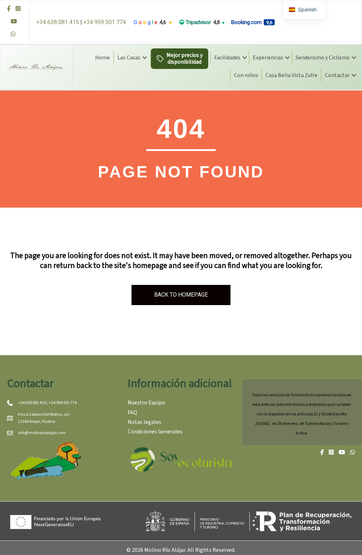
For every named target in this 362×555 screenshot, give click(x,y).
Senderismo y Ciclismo (323, 58)
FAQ (132, 412)
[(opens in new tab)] (181, 459)
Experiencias (268, 58)
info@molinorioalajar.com (42, 433)
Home (102, 58)
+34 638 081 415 (57, 22)
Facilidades (227, 58)
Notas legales (144, 422)
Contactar (337, 75)
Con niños (246, 75)
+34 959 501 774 (104, 22)
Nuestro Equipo (146, 403)
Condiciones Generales (155, 432)
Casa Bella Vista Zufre (291, 75)
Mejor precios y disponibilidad (185, 58)
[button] (144, 57)
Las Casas (128, 58)
